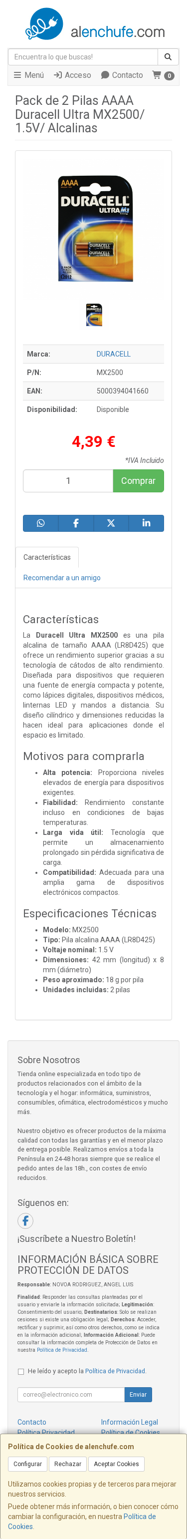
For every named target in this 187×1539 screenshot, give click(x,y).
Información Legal (129, 1422)
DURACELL (114, 354)
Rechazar (67, 1464)
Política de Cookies (130, 1433)
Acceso (77, 75)
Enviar (138, 1394)
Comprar (138, 480)
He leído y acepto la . (87, 1371)
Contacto (126, 75)
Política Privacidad (46, 1433)
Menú (33, 75)
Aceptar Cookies (116, 1464)
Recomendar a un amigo (62, 578)
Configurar (27, 1464)
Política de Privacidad (62, 1350)
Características (47, 557)
